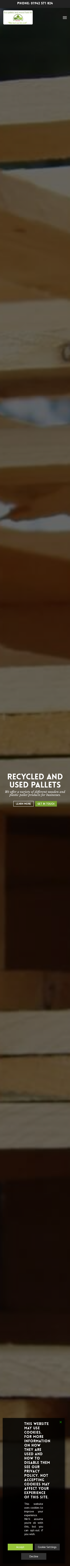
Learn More (23, 803)
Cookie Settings (47, 1547)
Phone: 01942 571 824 (35, 3)
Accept (20, 1547)
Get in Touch (46, 803)
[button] (65, 17)
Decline (33, 1556)
